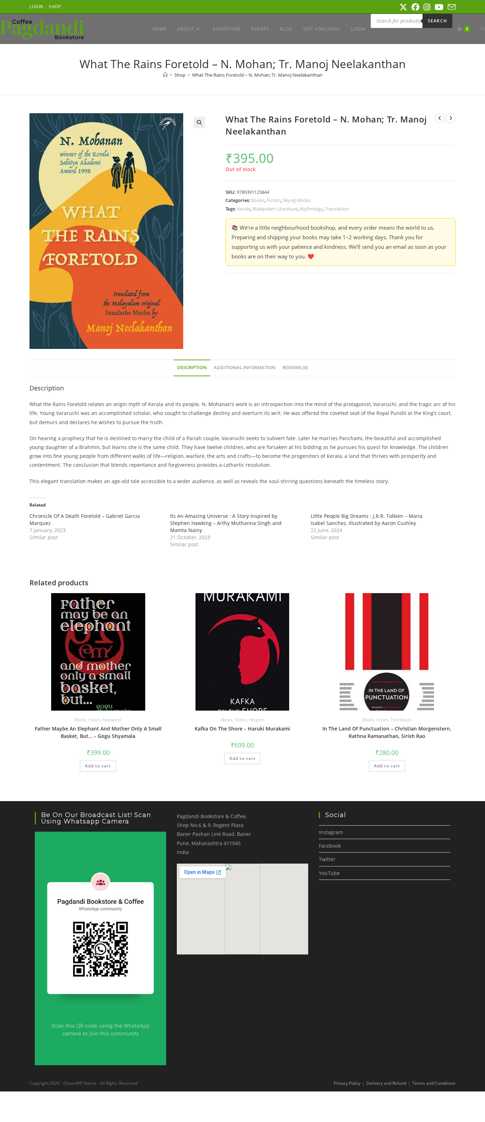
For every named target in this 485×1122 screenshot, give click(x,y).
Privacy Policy (347, 1083)
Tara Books (401, 720)
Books (258, 200)
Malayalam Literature (275, 209)
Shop (55, 7)
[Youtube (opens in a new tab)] (439, 7)
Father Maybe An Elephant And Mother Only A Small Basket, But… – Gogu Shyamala (98, 732)
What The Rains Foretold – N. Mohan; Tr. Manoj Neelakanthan (257, 75)
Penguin (256, 720)
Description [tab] (192, 368)
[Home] (165, 75)
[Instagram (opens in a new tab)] (426, 7)
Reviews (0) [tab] (295, 368)
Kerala (243, 209)
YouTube (329, 873)
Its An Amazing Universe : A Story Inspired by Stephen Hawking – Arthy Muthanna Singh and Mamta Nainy (226, 523)
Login (36, 7)
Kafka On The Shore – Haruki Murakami (242, 728)
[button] (199, 122)
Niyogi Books (297, 200)
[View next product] (451, 118)
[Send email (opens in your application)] (451, 7)
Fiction (274, 200)
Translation (337, 209)
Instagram (331, 832)
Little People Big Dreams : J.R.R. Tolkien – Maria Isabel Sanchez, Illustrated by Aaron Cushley (367, 519)
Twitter (327, 859)
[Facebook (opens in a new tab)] (415, 7)
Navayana (112, 720)
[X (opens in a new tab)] (403, 7)
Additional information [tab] (245, 368)
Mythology (311, 209)
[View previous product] (440, 118)
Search (437, 21)
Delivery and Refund (386, 1083)
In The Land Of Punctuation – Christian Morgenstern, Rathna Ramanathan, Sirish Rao (386, 732)
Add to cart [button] (98, 766)
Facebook (330, 845)
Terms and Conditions (434, 1083)
